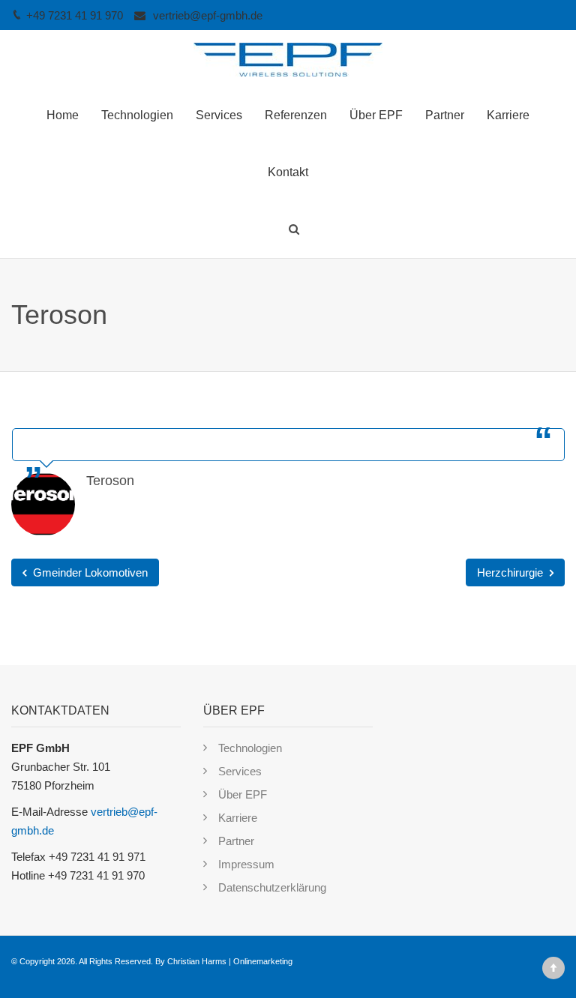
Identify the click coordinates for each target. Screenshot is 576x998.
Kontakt (288, 172)
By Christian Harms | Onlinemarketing (223, 961)
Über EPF (376, 115)
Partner (444, 115)
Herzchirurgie (511, 572)
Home (62, 115)
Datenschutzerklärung (272, 887)
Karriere (508, 115)
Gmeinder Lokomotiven (89, 572)
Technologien (137, 115)
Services (219, 115)
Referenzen (296, 115)
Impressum (246, 864)
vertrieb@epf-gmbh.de (207, 15)
